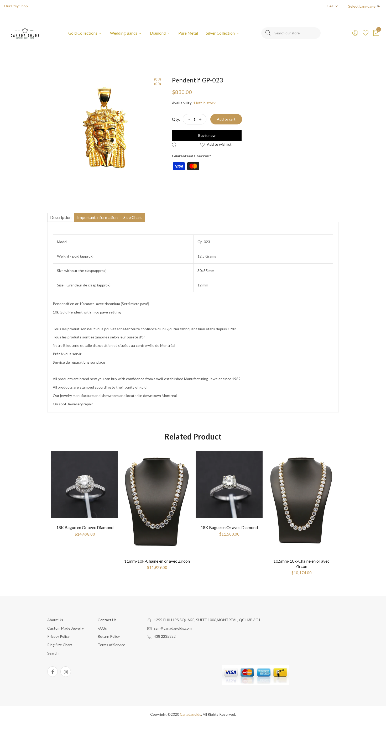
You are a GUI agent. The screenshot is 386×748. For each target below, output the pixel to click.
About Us (55, 620)
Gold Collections (83, 33)
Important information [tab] (97, 217)
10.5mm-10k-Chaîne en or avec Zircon (301, 563)
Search (53, 653)
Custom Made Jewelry (65, 628)
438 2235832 (165, 636)
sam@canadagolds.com (173, 628)
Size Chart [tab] (132, 217)
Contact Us (107, 620)
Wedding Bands (124, 33)
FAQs (102, 628)
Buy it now (207, 135)
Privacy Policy (58, 636)
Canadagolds (190, 714)
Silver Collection (221, 33)
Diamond (158, 33)
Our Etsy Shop (16, 6)
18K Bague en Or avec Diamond (84, 527)
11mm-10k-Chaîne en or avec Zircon (157, 560)
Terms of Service (111, 644)
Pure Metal (188, 33)
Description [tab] (60, 217)
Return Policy (109, 636)
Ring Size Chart (59, 644)
